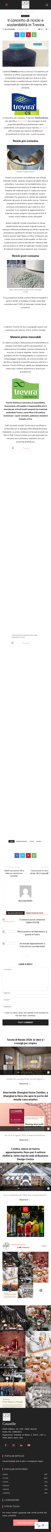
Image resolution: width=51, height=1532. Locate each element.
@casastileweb (18, 1244)
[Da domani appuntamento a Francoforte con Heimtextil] (8, 946)
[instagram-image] (10, 1259)
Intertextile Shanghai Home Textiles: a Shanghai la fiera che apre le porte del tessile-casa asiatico (25, 1096)
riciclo (32, 841)
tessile (39, 841)
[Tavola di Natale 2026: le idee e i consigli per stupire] (25, 1061)
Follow (44, 1246)
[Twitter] (22, 34)
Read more (24, 1084)
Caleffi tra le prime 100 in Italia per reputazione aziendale (14, 873)
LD (18, 1072)
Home (20, 12)
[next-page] (27, 955)
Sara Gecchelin (10, 29)
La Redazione (11, 1500)
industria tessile (21, 841)
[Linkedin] (21, 1445)
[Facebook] (16, 34)
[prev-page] (23, 955)
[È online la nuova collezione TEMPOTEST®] (8, 922)
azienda (44, 127)
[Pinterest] (28, 34)
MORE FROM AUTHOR (34, 913)
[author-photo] (25, 897)
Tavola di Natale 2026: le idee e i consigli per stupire (22, 1461)
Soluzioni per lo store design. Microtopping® (39, 872)
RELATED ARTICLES (15, 913)
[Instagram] (13, 1445)
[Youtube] (29, 1445)
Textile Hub (29, 12)
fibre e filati (22, 121)
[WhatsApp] (34, 34)
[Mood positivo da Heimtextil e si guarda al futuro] (8, 934)
